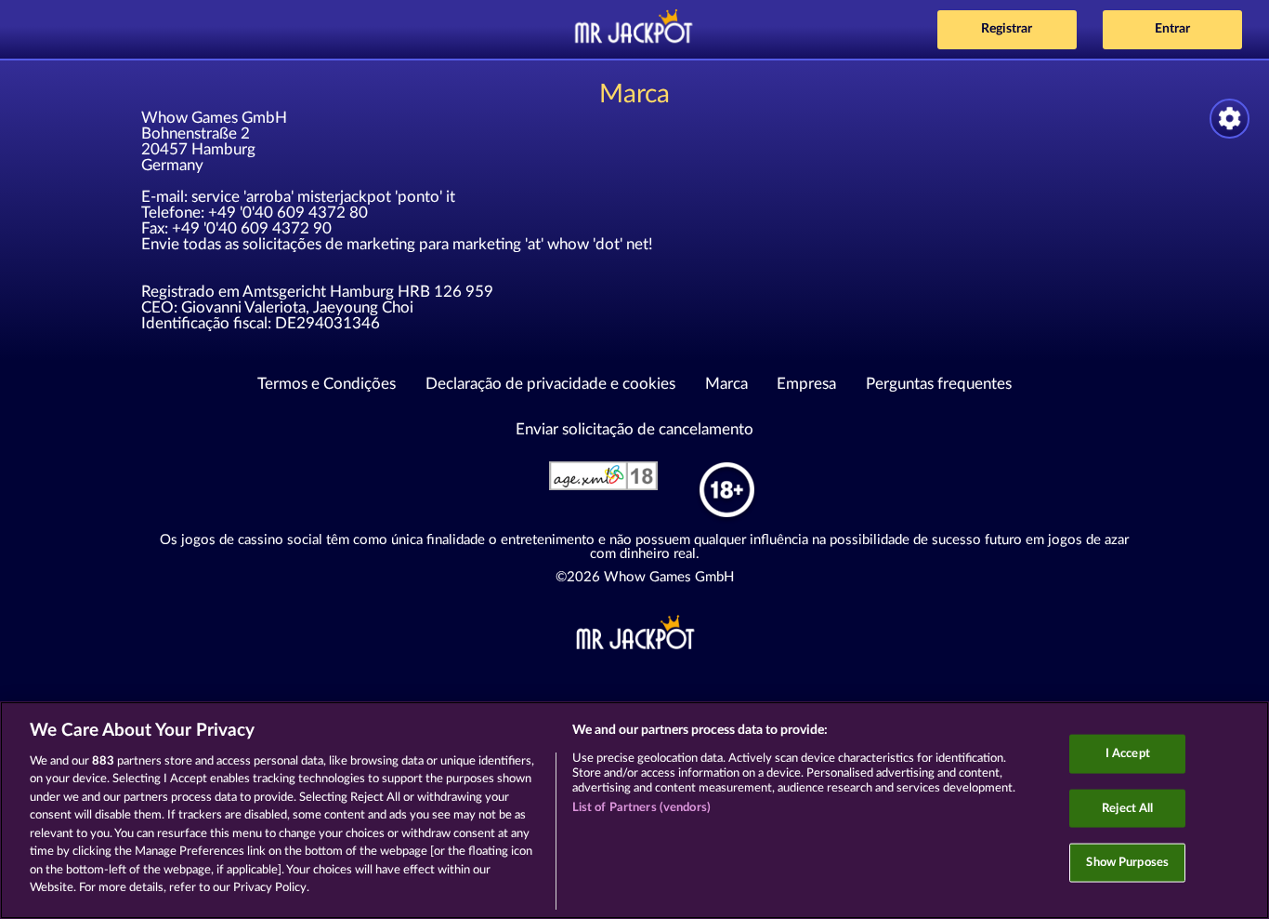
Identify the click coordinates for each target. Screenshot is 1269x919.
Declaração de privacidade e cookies (550, 384)
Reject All (1127, 808)
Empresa (806, 384)
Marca (726, 384)
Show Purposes (1127, 863)
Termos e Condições (326, 384)
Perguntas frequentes (939, 384)
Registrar (1006, 28)
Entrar (1172, 28)
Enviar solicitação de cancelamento (634, 429)
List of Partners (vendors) (641, 808)
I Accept (1127, 754)
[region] (634, 810)
